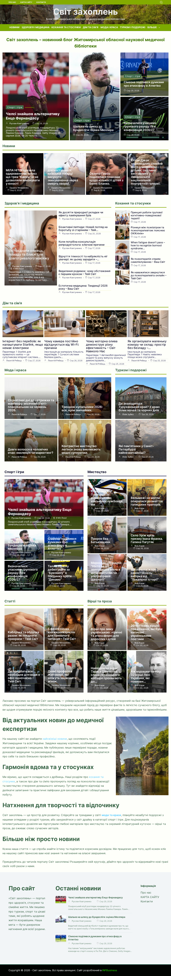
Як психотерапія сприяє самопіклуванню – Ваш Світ (148, 260)
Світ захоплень (85, 11)
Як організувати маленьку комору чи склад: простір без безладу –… (147, 344)
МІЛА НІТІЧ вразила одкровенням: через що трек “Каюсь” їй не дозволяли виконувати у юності (23, 176)
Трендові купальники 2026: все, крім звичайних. (82, 408)
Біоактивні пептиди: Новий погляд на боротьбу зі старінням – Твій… (83, 228)
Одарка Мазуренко (19, 188)
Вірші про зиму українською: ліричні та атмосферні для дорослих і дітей (106, 634)
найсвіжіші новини (55, 738)
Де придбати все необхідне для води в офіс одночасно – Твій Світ (24, 676)
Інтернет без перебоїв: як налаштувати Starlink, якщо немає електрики (23, 344)
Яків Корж (100, 508)
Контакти (41, 2)
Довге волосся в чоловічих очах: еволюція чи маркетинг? (30, 451)
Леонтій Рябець (14, 360)
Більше (152, 27)
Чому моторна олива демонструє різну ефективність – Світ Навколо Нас (101, 346)
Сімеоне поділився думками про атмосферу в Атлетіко (144, 83)
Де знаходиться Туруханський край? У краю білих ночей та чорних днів (139, 407)
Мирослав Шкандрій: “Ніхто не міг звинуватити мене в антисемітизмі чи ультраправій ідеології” (106, 571)
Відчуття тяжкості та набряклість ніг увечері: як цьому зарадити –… (83, 258)
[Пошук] (161, 2)
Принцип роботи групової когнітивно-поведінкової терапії (146, 215)
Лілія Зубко (128, 414)
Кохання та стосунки (66, 27)
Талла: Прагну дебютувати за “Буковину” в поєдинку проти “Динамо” (60, 572)
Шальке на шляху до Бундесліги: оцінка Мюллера (93, 128)
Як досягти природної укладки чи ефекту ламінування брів (81, 214)
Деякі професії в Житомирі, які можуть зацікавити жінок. (62, 676)
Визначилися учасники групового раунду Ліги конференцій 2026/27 (140, 126)
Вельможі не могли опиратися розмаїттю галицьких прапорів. (147, 501)
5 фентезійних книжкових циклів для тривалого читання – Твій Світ (62, 634)
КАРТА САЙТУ (26, 2)
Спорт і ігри (14, 107)
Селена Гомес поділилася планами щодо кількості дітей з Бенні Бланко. (106, 178)
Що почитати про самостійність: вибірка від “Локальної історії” (145, 574)
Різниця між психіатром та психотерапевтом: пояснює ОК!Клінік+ (148, 230)
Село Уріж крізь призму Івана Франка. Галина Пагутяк (147, 539)
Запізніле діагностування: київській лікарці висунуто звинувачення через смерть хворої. (63, 175)
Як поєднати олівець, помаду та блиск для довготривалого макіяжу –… (29, 256)
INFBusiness (109, 970)
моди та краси (111, 815)
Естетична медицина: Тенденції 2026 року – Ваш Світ (83, 287)
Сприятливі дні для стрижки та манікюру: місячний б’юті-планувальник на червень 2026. (31, 405)
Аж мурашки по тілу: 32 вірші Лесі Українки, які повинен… (146, 676)
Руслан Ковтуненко (19, 123)
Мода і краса (109, 27)
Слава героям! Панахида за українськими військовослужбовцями (106, 497)
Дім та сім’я (90, 27)
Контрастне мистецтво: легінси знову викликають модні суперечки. (81, 449)
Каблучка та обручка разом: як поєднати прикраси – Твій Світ (23, 635)
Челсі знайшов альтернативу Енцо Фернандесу (33, 116)
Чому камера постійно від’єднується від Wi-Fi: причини (61, 344)
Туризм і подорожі (132, 27)
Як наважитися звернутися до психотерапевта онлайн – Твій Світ (148, 275)
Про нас (12, 2)
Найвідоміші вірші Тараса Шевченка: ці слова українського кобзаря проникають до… (106, 674)
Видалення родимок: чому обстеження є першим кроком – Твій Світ (84, 272)
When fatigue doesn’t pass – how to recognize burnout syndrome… (148, 245)
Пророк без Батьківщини (100, 540)
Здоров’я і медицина (35, 27)
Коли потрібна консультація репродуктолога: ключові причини (82, 243)
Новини (14, 27)
